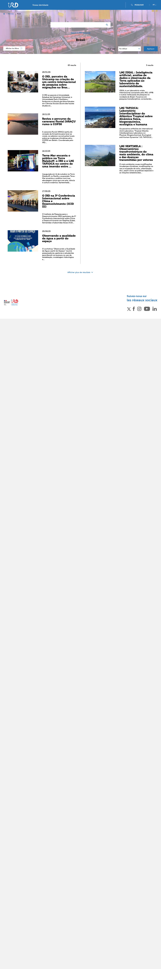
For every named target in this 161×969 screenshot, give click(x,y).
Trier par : (112, 49)
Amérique (11, 14)
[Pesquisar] (107, 25)
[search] (141, 5)
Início (4, 13)
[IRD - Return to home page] (13, 5)
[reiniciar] (102, 25)
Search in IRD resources (80, 33)
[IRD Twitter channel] (129, 308)
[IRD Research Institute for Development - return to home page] (11, 302)
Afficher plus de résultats (79, 272)
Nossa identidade (40, 5)
